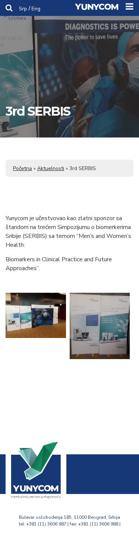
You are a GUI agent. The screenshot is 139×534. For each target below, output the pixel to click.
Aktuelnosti (50, 168)
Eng (36, 8)
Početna (22, 168)
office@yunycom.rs (70, 531)
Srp (23, 8)
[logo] (36, 495)
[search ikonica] (9, 7)
